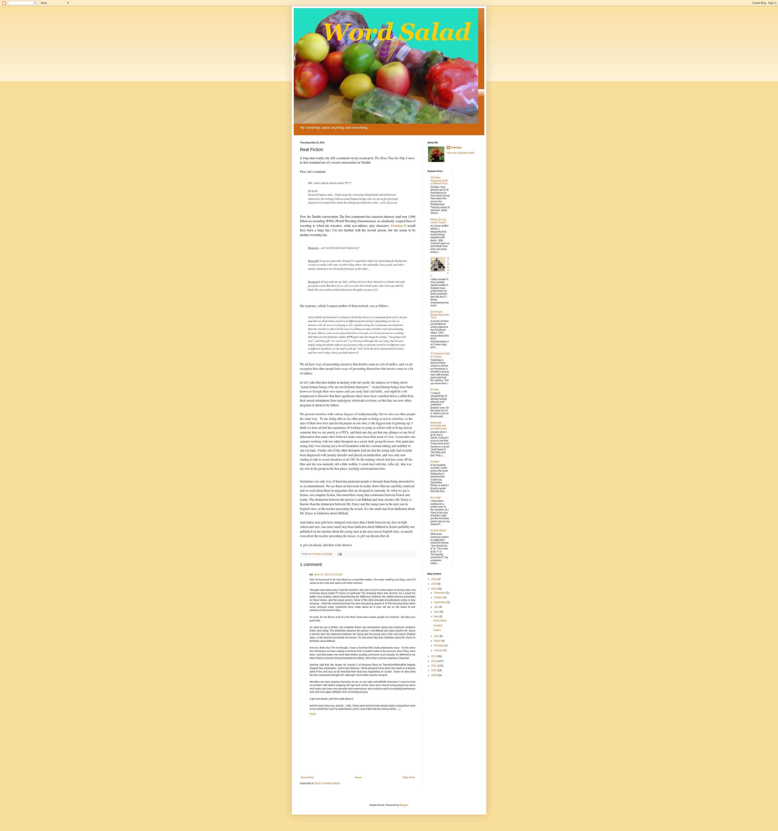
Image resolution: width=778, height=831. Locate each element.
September (440, 602)
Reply (313, 714)
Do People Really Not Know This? (440, 314)
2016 (434, 579)
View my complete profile (460, 152)
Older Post (408, 777)
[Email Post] (339, 554)
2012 (434, 661)
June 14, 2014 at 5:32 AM (328, 574)
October (438, 597)
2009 (434, 675)
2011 (434, 665)
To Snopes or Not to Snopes (440, 355)
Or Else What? (438, 530)
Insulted (435, 461)
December (440, 592)
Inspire (437, 630)
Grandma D (398, 225)
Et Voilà (435, 389)
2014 (434, 588)
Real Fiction (440, 620)
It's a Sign (436, 497)
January (439, 650)
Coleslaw (456, 147)
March (437, 640)
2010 (434, 670)
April (437, 636)
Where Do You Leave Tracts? (439, 221)
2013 (434, 656)
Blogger (404, 805)
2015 (434, 583)
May (436, 616)
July (436, 607)
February (439, 645)
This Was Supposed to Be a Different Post (439, 180)
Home (358, 777)
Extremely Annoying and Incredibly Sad (438, 425)
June (437, 611)
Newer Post (307, 777)
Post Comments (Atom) (327, 783)
